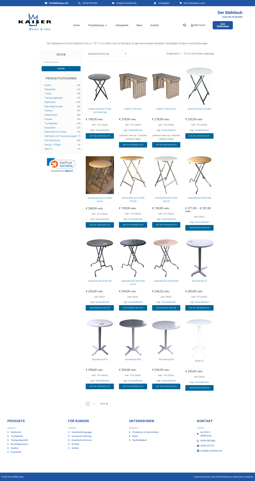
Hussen (48, 119)
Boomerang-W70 (100, 359)
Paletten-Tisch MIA (133, 109)
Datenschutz (238, 477)
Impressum (248, 477)
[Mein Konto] (192, 25)
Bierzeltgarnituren (54, 106)
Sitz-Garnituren (52, 140)
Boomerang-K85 (166, 359)
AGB (213, 477)
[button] (97, 25)
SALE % (48, 149)
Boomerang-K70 (199, 281)
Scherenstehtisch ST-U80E (199, 109)
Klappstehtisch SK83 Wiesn (166, 281)
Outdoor (49, 110)
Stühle (48, 85)
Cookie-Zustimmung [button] (202, 477)
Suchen (61, 69)
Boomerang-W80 (133, 359)
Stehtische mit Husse (55, 132)
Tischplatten (51, 123)
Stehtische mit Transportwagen (61, 136)
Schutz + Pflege (53, 144)
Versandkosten (102, 130)
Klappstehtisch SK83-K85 (100, 281)
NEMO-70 (199, 361)
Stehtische (50, 102)
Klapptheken (51, 115)
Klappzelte (50, 89)
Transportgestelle (54, 98)
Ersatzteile (50, 127)
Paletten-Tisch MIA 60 (166, 109)
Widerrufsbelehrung (224, 477)
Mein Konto (200, 25)
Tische (48, 93)
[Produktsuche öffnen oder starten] (185, 25)
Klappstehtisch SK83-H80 (199, 198)
